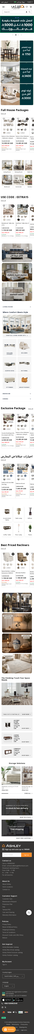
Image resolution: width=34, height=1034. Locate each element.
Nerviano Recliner (21, 573)
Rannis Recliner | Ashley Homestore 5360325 (8, 572)
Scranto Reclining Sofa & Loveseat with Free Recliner (8, 434)
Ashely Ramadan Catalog (10, 947)
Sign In (4, 964)
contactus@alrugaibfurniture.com (17, 866)
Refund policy (15, 1024)
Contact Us (6, 889)
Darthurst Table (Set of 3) (22, 224)
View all (3, 113)
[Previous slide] (13, 35)
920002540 (11, 863)
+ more (8, 132)
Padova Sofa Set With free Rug (8, 483)
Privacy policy (24, 1024)
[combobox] (17, 12)
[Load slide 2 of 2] (18, 35)
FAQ (3, 907)
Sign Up (26, 855)
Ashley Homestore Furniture (16, 1022)
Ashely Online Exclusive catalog (12, 952)
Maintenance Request (9, 901)
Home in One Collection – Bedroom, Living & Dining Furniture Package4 (22, 137)
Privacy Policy (6, 924)
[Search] (29, 12)
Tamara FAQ (6, 909)
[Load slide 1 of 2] (16, 35)
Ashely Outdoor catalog (10, 955)
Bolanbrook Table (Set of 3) (8, 224)
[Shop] (17, 51)
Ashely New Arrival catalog (10, 950)
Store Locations (7, 887)
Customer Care (7, 899)
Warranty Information (9, 915)
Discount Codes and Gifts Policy (12, 935)
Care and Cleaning (8, 912)
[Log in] (23, 7)
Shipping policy (23, 1027)
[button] (26, 12)
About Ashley (6, 884)
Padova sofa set (20, 483)
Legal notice (24, 1030)
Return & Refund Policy (9, 927)
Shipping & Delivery (8, 930)
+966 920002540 (10, 1003)
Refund (4, 938)
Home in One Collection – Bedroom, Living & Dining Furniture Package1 (8, 137)
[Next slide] (21, 35)
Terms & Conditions (8, 932)
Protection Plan (7, 904)
